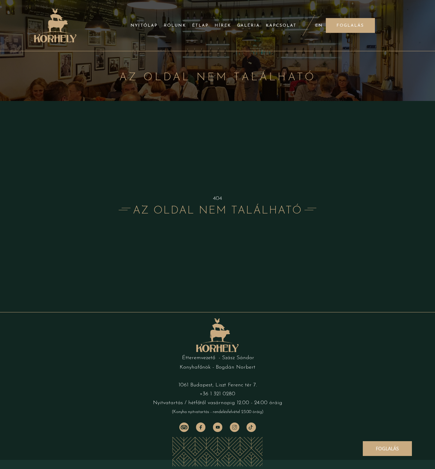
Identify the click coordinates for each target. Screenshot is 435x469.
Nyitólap (144, 25)
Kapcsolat (281, 25)
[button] (350, 25)
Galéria (248, 25)
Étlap (200, 25)
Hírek (223, 25)
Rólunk (175, 25)
